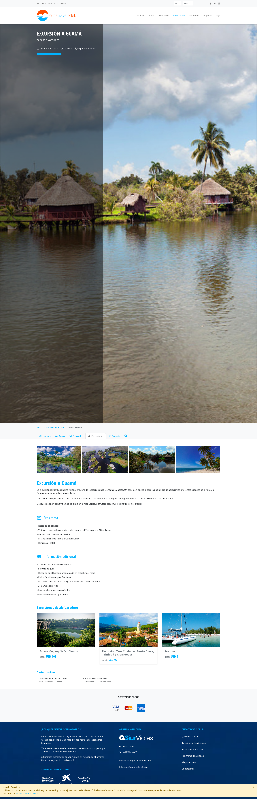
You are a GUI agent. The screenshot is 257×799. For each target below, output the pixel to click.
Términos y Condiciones (194, 743)
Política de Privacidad (192, 749)
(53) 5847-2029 (129, 751)
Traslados (164, 15)
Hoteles (140, 15)
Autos (151, 15)
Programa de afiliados (193, 755)
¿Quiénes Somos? (190, 736)
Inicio (39, 427)
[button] (125, 435)
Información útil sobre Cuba (133, 767)
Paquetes (194, 15)
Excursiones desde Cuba (54, 427)
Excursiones (179, 15)
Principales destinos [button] (46, 672)
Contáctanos (60, 3)
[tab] (45, 436)
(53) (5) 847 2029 (45, 3)
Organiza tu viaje (211, 15)
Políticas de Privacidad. (27, 793)
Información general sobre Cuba (135, 760)
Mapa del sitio (189, 762)
